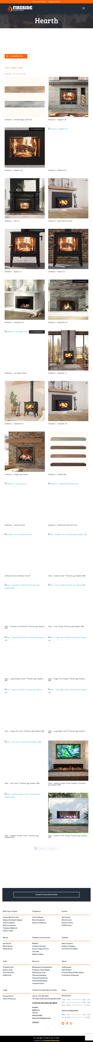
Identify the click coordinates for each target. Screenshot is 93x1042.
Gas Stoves (7, 943)
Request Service (54, 2)
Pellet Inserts (66, 925)
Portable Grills (8, 967)
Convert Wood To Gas (11, 917)
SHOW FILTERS (16, 56)
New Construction (9, 925)
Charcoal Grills (8, 972)
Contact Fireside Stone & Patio (46, 894)
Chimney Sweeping (39, 975)
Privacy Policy (8, 996)
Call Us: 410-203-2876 (40, 996)
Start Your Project (39, 2)
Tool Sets (35, 951)
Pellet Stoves (7, 949)
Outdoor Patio (8, 931)
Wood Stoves (8, 946)
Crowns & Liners (38, 983)
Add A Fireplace (9, 923)
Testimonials (66, 967)
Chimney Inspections (40, 978)
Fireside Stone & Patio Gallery (73, 972)
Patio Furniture (67, 943)
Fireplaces (36, 911)
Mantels (35, 943)
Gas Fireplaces (37, 917)
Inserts (64, 911)
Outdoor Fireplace (68, 946)
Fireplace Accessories (41, 938)
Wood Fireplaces (38, 920)
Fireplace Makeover (10, 928)
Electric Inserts (67, 923)
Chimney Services (39, 972)
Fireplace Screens (39, 946)
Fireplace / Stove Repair (41, 970)
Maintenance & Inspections (42, 967)
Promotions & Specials (70, 975)
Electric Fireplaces (39, 923)
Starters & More (38, 954)
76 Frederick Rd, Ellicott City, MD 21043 (46, 999)
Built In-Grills (8, 970)
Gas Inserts (66, 917)
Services (35, 961)
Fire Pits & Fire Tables (70, 949)
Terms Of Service (9, 999)
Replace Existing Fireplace (12, 920)
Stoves (5, 938)
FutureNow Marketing (51, 1040)
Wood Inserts (67, 920)
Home (7, 68)
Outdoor (65, 938)
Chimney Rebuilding (39, 981)
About (64, 961)
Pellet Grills (7, 975)
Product (13, 68)
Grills (5, 961)
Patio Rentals (66, 970)
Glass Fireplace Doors (40, 949)
